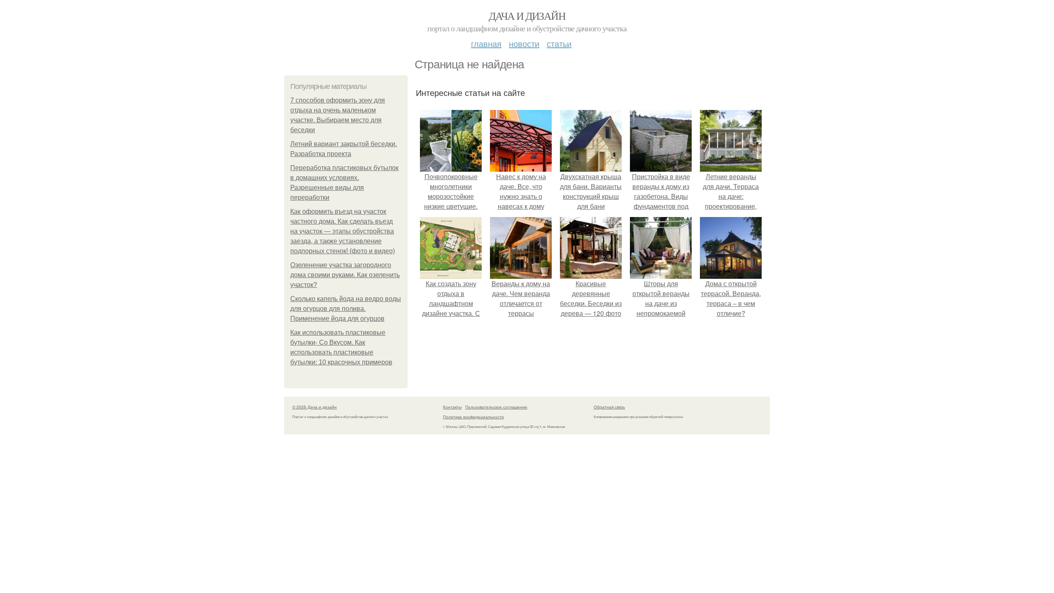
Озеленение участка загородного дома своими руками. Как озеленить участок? (345, 274)
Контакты (452, 407)
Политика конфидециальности (473, 417)
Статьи (559, 43)
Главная (486, 43)
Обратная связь (609, 407)
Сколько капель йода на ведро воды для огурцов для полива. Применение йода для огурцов (345, 308)
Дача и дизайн (527, 16)
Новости (524, 43)
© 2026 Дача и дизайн (314, 407)
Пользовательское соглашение (496, 407)
